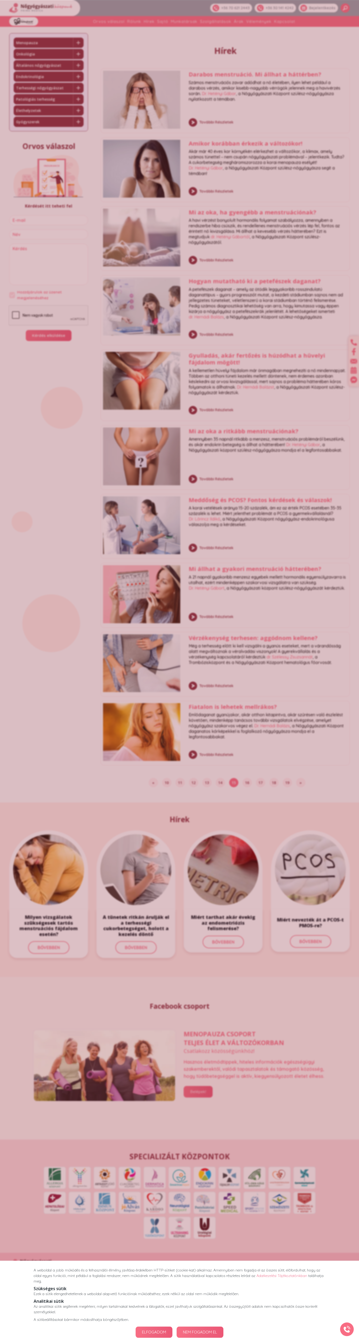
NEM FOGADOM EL (200, 1332)
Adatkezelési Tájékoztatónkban (282, 1275)
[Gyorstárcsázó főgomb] (347, 1329)
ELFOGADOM (154, 1332)
